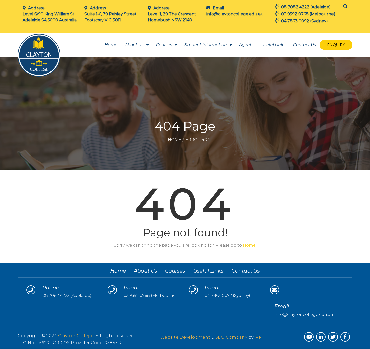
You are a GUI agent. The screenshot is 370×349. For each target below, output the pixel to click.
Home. (249, 245)
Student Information (205, 44)
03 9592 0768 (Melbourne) (150, 295)
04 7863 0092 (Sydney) (227, 295)
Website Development (185, 337)
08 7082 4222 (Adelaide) (66, 295)
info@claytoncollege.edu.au (235, 14)
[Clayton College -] (39, 55)
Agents (246, 44)
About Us (134, 44)
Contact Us (304, 44)
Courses (164, 44)
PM (259, 337)
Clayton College (76, 335)
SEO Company (231, 337)
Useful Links (273, 44)
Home (111, 44)
